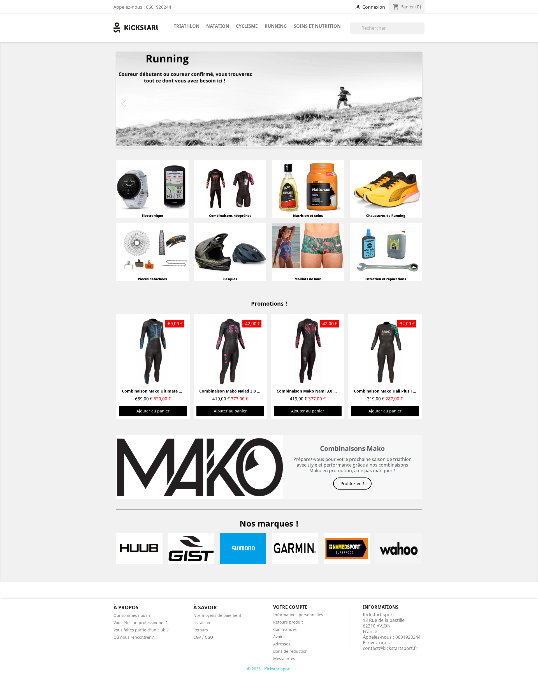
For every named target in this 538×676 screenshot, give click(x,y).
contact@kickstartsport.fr (390, 648)
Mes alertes (284, 658)
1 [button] (249, 425)
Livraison (201, 622)
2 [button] (255, 425)
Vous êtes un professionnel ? (140, 622)
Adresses (281, 644)
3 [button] (260, 425)
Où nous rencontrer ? (133, 637)
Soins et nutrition (317, 26)
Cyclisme (247, 26)
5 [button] (272, 425)
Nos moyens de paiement (217, 615)
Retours (200, 630)
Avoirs (279, 636)
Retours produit (288, 622)
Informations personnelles (298, 614)
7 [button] (283, 425)
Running (276, 26)
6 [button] (277, 425)
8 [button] (288, 425)
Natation (217, 26)
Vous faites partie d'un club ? (141, 630)
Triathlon (187, 26)
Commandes (285, 629)
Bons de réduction (290, 651)
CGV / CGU (203, 637)
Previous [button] (124, 367)
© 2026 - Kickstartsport (269, 669)
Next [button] (413, 367)
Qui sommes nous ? (131, 615)
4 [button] (266, 425)
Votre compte (290, 607)
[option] (269, 99)
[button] (139, 99)
